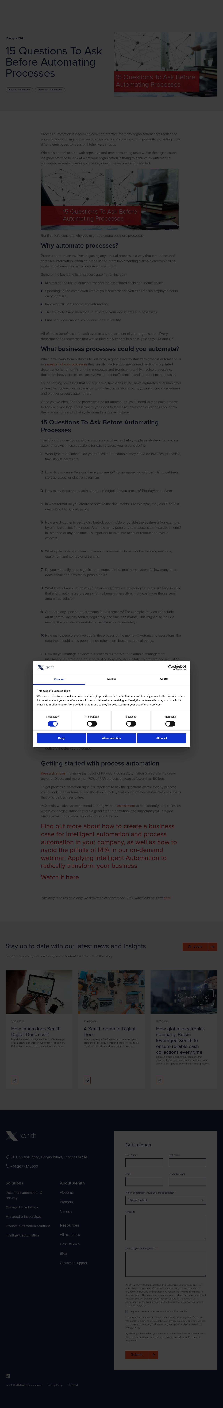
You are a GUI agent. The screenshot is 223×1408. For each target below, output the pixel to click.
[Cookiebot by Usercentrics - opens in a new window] (171, 667)
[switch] (92, 724)
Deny (61, 738)
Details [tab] (111, 678)
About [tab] (164, 678)
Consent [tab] (59, 679)
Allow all (161, 738)
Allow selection (111, 738)
